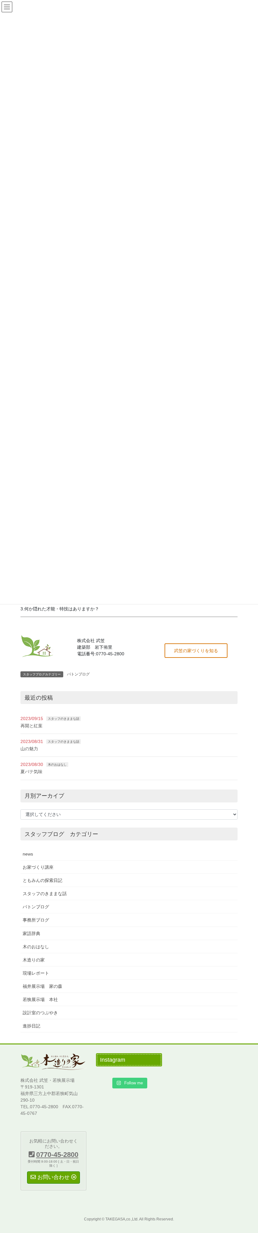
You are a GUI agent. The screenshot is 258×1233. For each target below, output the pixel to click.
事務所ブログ (36, 919)
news (28, 853)
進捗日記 (31, 1025)
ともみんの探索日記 (42, 880)
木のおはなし (57, 764)
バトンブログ (78, 674)
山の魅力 (29, 748)
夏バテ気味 (31, 771)
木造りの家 (34, 959)
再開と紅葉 (31, 725)
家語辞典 (31, 933)
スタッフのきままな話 (63, 718)
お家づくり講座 (38, 867)
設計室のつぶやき (40, 1012)
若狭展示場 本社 (40, 999)
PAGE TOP (246, 1190)
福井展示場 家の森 (42, 986)
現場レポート (36, 973)
